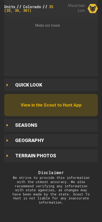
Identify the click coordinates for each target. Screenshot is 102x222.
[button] (51, 45)
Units (9, 6)
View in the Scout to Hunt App (51, 105)
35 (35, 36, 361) (28, 8)
